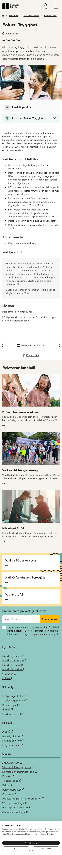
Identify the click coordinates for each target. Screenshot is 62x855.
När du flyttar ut (11, 665)
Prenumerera (50, 619)
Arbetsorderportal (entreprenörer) (21, 798)
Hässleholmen (50, 15)
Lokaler (6, 678)
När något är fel (11, 736)
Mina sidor (29, 293)
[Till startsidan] (10, 5)
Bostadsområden (31, 15)
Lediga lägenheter (12, 696)
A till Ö (6, 731)
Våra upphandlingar (13, 803)
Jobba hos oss (10, 762)
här (30, 311)
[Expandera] (31, 107)
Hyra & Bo (13, 15)
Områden (7, 674)
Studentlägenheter (13, 700)
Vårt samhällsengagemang (17, 767)
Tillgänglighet (10, 780)
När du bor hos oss (13, 660)
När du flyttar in (11, 656)
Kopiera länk (32, 355)
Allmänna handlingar (14, 812)
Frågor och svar (11, 745)
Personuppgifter (11, 789)
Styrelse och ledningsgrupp (18, 771)
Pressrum (7, 794)
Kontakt (6, 776)
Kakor (5, 785)
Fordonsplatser (11, 714)
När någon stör (11, 740)
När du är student (12, 669)
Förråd (6, 709)
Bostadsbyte (9, 705)
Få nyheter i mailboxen (33, 345)
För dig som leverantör (15, 807)
